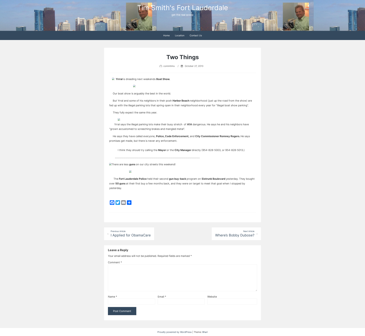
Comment (115, 262)
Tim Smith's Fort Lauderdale (182, 7)
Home (166, 35)
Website (212, 296)
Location (179, 35)
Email (162, 296)
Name (112, 296)
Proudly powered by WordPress (174, 332)
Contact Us (196, 35)
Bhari (205, 332)
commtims (169, 66)
